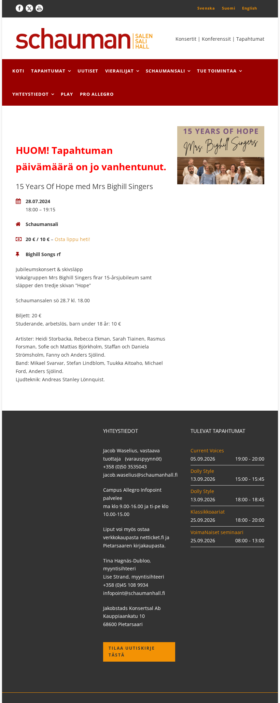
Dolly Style (202, 471)
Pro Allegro (97, 94)
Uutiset (88, 71)
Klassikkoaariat (208, 511)
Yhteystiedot (30, 94)
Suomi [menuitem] (228, 8)
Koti (18, 71)
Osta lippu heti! (72, 239)
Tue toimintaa (217, 71)
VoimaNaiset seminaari (217, 532)
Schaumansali (165, 71)
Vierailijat (119, 71)
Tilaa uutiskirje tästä (132, 651)
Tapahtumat (48, 71)
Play (67, 94)
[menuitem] (206, 8)
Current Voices (207, 450)
